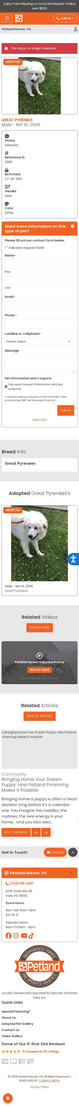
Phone (10, 315)
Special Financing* (16, 1011)
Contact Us (10, 1030)
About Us (9, 1017)
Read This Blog (16, 832)
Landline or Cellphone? (22, 333)
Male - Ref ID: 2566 (19, 586)
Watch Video (39, 670)
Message (12, 350)
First (8, 272)
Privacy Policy (39, 1087)
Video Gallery (12, 1036)
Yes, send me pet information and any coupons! (35, 386)
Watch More (39, 627)
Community (14, 774)
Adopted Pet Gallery (17, 1024)
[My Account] (75, 29)
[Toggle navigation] (7, 18)
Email (10, 297)
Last (8, 288)
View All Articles (39, 716)
